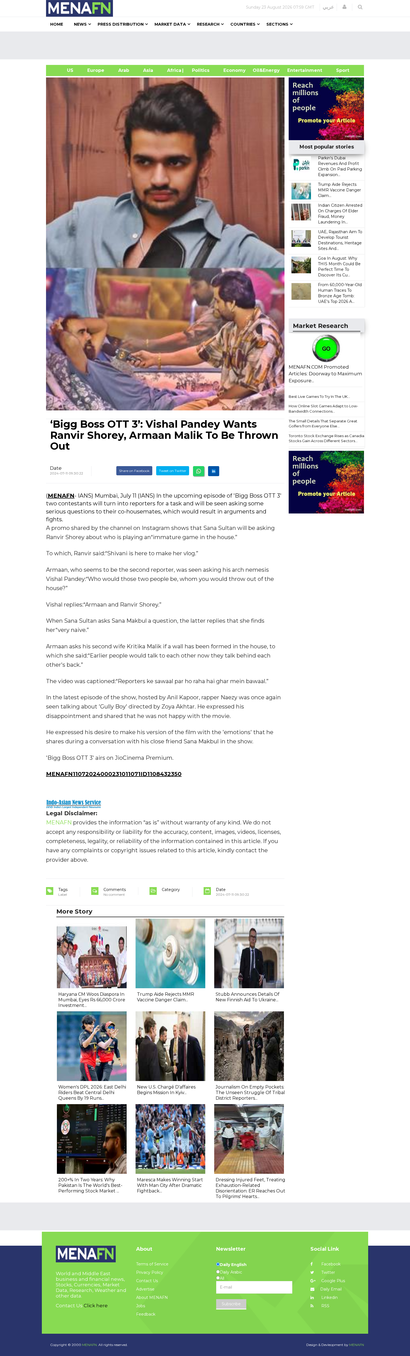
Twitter (327, 1272)
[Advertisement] (207, 45)
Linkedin (329, 1297)
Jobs (140, 1305)
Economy (234, 70)
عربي (328, 7)
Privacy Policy (149, 1272)
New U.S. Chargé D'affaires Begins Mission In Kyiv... (166, 1089)
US (63, 70)
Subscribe (231, 1303)
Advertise (145, 1289)
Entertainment (296, 70)
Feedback (145, 1314)
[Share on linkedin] (213, 471)
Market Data (170, 24)
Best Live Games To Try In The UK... (319, 396)
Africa (173, 70)
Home (56, 24)
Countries (242, 24)
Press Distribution (121, 24)
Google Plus (332, 1280)
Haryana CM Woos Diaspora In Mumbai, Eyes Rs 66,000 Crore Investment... (91, 1000)
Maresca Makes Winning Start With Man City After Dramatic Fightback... (170, 1185)
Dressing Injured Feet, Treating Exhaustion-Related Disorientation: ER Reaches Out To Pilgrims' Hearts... (250, 1188)
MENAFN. (90, 1345)
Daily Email (331, 1289)
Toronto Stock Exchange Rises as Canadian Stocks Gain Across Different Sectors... (327, 438)
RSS (324, 1305)
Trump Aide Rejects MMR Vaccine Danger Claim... (339, 190)
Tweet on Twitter (172, 471)
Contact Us (147, 1280)
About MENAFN (152, 1297)
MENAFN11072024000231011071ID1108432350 (114, 774)
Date (56, 468)
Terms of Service (152, 1264)
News (80, 24)
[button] (344, 7)
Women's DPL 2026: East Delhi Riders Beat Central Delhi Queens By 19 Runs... (92, 1092)
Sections (277, 24)
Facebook (330, 1264)
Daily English (233, 1264)
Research (208, 24)
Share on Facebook (134, 471)
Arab (123, 70)
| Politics (199, 70)
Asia (148, 70)
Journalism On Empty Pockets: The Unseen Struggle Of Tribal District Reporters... (250, 1092)
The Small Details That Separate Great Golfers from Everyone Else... (323, 424)
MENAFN (61, 495)
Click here (96, 1305)
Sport (339, 70)
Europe (95, 70)
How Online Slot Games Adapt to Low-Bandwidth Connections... (323, 408)
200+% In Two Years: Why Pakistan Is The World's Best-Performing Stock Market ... (90, 1185)
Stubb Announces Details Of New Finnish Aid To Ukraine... (247, 997)
